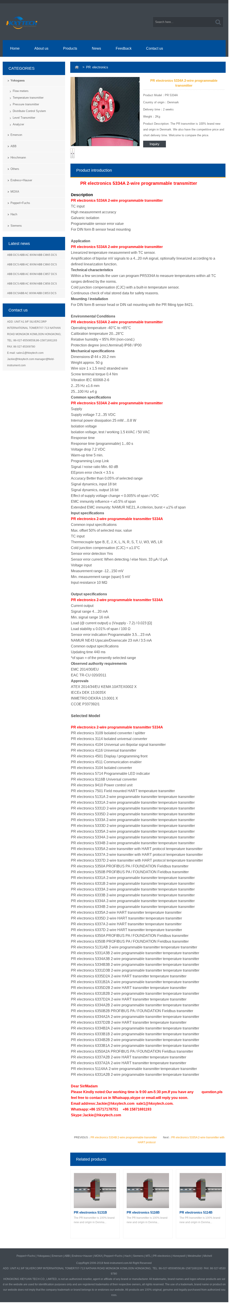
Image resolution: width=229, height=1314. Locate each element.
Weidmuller (194, 1255)
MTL (148, 1255)
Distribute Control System (29, 111)
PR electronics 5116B (143, 1212)
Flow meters (21, 91)
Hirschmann (18, 157)
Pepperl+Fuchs (20, 203)
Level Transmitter (24, 117)
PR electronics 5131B (90, 1212)
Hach (13, 214)
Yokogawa (17, 80)
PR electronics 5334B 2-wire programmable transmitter (124, 1137)
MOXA (14, 191)
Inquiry (154, 144)
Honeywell (179, 1255)
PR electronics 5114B (195, 1212)
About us (41, 48)
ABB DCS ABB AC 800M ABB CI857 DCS (32, 274)
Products (70, 48)
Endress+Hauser (21, 180)
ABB (13, 146)
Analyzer (18, 124)
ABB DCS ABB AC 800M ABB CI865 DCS (32, 254)
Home (15, 48)
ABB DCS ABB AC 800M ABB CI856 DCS (32, 283)
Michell (207, 1255)
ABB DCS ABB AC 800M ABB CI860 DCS (32, 264)
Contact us (154, 48)
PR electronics (162, 1255)
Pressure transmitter (26, 104)
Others (14, 169)
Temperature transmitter (28, 97)
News (96, 48)
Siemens (16, 225)
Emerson (16, 134)
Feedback (124, 48)
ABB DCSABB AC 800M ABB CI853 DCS (31, 293)
